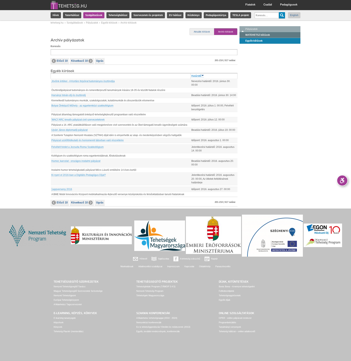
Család (267, 4)
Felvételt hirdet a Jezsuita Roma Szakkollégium (77, 147)
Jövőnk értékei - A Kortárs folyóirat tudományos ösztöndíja (83, 81)
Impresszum (173, 266)
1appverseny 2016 (61, 189)
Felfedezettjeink (226, 291)
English (294, 15)
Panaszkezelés (223, 266)
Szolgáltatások (93, 15)
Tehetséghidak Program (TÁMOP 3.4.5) (156, 286)
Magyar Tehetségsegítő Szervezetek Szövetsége (78, 291)
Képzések (59, 322)
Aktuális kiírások (202, 31)
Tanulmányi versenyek (230, 327)
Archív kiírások (225, 31)
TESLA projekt (240, 15)
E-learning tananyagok (65, 318)
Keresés (56, 46)
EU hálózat (175, 15)
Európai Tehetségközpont (66, 300)
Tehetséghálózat (117, 15)
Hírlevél (143, 258)
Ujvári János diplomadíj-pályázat (69, 130)
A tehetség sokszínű (190, 258)
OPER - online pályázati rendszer (235, 318)
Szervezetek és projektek (148, 15)
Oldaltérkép (204, 266)
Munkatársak (126, 266)
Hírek (56, 15)
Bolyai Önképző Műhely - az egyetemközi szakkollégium (82, 105)
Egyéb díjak (224, 300)
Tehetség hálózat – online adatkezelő (237, 331)
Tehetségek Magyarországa (150, 295)
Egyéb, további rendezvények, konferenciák (158, 331)
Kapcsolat (189, 266)
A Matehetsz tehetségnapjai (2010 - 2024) (156, 318)
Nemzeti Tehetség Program (149, 291)
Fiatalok (250, 4)
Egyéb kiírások (109, 22)
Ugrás (99, 60)
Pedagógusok (288, 4)
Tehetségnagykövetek (230, 295)
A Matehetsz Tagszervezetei (68, 304)
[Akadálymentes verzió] (342, 180)
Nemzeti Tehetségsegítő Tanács (70, 286)
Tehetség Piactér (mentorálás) (68, 331)
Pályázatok (92, 22)
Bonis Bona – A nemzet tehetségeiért (237, 286)
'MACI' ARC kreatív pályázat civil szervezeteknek (78, 119)
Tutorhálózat (72, 15)
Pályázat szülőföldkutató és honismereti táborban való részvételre (87, 140)
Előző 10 (62, 60)
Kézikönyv (193, 15)
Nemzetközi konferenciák (148, 322)
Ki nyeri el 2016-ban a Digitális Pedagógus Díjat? (78, 175)
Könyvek (58, 327)
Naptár (214, 258)
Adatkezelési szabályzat (150, 266)
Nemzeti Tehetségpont (65, 295)
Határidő (196, 76)
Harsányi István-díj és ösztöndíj (68, 95)
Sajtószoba (163, 258)
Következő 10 (79, 60)
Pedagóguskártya (216, 15)
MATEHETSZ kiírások (257, 35)
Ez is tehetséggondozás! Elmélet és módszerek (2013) (163, 327)
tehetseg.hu (57, 22)
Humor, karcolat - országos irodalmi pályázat (75, 161)
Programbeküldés (227, 322)
